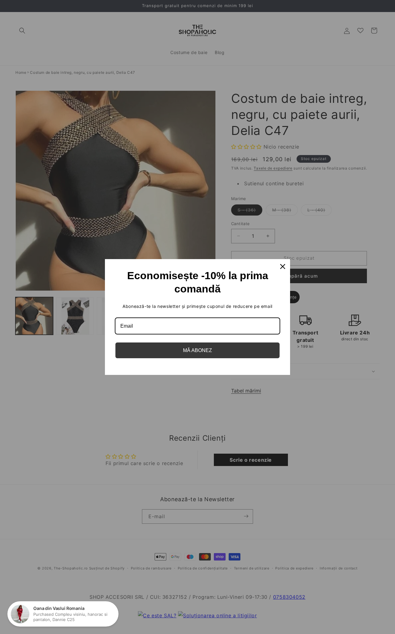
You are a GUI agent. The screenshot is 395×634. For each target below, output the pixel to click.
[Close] (282, 266)
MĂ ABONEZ (197, 350)
